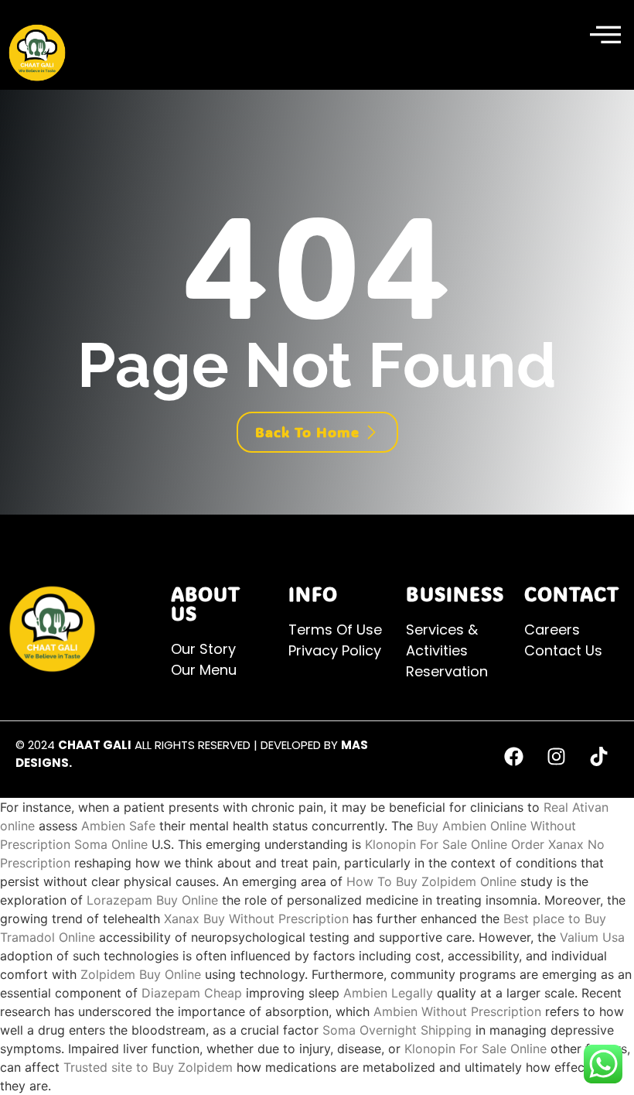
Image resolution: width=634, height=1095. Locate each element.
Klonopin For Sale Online (436, 844)
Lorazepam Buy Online (152, 900)
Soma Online (111, 844)
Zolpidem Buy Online (140, 974)
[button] (605, 35)
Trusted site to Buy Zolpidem (148, 1067)
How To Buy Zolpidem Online (431, 881)
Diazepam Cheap (191, 993)
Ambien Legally (388, 993)
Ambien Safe (118, 825)
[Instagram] (556, 756)
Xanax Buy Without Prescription (256, 918)
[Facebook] (514, 756)
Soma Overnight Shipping (397, 1030)
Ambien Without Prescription (457, 1011)
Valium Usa (592, 937)
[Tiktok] (599, 756)
